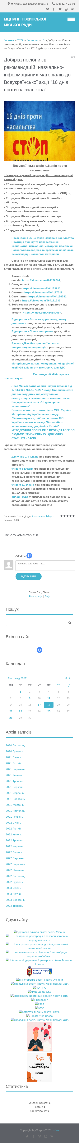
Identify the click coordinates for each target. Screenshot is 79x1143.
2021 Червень (14, 786)
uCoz (56, 1130)
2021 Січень (13, 757)
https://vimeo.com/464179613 (41, 288)
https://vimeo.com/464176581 (47, 296)
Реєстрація (36, 596)
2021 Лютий (13, 763)
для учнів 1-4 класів (25, 456)
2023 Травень (14, 905)
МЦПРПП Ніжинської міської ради (25, 22)
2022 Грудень (14, 881)
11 (48, 698)
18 (42, 40)
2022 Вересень (15, 864)
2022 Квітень (14, 834)
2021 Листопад (15, 810)
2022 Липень (14, 852)
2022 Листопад (15, 876)
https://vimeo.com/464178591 (41, 280)
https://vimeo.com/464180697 (42, 312)
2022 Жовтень (15, 870)
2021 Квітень (14, 775)
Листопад (32, 40)
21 (10, 711)
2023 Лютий (13, 893)
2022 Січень (13, 822)
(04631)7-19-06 (65, 3)
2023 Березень (15, 899)
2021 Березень (15, 769)
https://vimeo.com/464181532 (41, 300)
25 (48, 711)
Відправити (28, 576)
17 (39, 704)
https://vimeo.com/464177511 (43, 292)
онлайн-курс (20, 496)
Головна (9, 40)
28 (10, 717)
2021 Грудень (14, 816)
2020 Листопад (15, 745)
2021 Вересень (15, 798)
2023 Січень (13, 887)
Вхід (47, 596)
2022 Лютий (13, 828)
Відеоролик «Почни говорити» (32, 331)
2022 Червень (14, 846)
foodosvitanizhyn (42, 516)
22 (20, 711)
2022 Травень (14, 840)
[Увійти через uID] (29, 555)
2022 (20, 40)
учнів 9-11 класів (23, 484)
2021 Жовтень (15, 804)
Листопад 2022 (17, 678)
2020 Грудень (14, 751)
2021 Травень (14, 781)
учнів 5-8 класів (22, 468)
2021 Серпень (15, 792)
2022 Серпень (15, 858)
